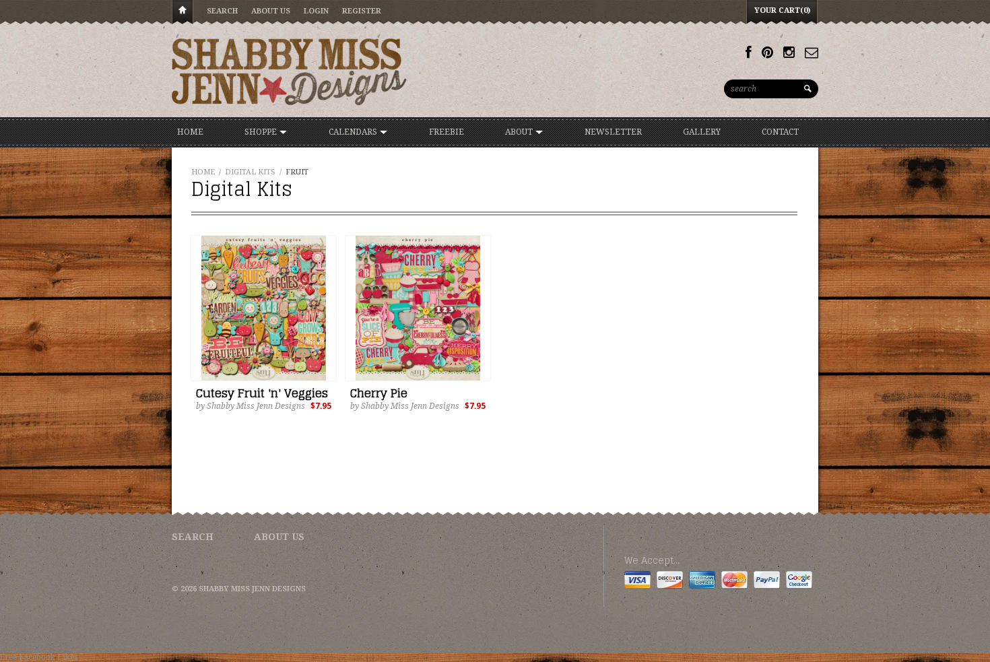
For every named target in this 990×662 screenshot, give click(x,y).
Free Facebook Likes (38, 657)
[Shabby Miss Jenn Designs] (289, 71)
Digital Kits (250, 172)
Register (361, 11)
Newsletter (613, 132)
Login (316, 11)
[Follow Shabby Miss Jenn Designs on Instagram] (789, 52)
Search (222, 11)
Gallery (702, 132)
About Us (270, 11)
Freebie (446, 132)
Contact (780, 132)
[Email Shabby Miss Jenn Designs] (811, 52)
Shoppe (261, 132)
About (520, 132)
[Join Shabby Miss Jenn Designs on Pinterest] (767, 52)
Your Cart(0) (782, 10)
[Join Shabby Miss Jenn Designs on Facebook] (749, 52)
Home (182, 12)
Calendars (354, 132)
